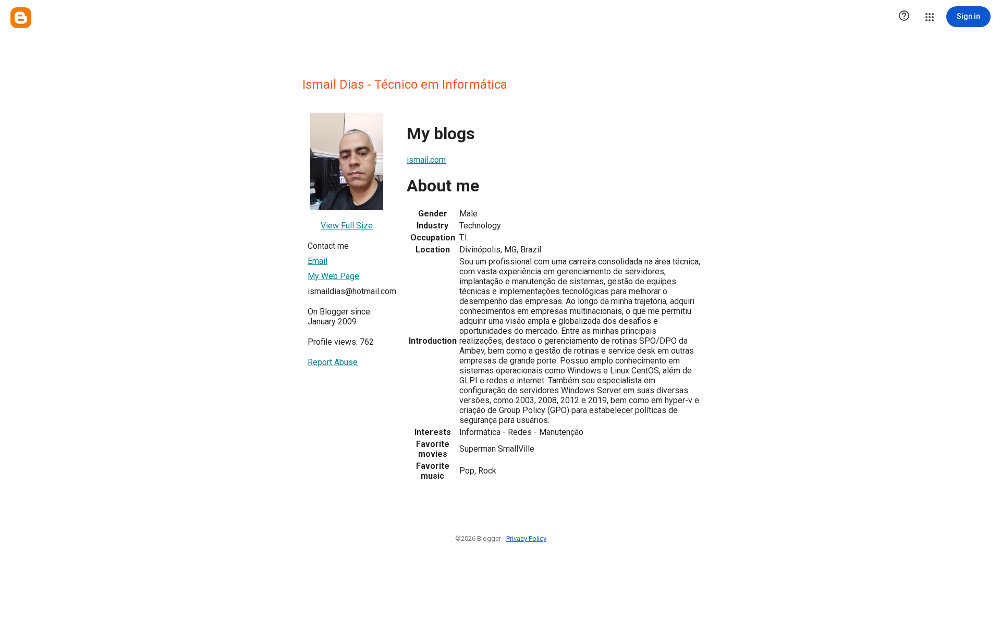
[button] (904, 16)
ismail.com (426, 160)
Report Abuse (333, 362)
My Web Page (333, 276)
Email (317, 261)
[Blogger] (20, 17)
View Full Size (347, 226)
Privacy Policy (526, 538)
